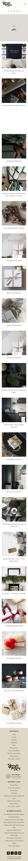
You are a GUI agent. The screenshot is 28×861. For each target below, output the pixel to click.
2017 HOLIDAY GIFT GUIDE (14, 626)
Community (14, 742)
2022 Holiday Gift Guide (14, 358)
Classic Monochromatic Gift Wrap (14, 228)
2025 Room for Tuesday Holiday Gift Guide (14, 797)
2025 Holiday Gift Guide (14, 161)
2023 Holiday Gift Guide (14, 260)
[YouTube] (20, 11)
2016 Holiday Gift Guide (14, 658)
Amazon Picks (14, 790)
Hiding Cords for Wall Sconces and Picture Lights (14, 834)
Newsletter (14, 740)
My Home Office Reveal (14, 830)
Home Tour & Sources (14, 788)
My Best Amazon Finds (14, 753)
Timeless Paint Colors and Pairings (14, 820)
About (14, 734)
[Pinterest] (17, 11)
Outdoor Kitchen (14, 756)
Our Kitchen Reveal (14, 817)
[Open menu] (24, 4)
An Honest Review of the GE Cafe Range (14, 842)
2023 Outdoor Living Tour (14, 838)
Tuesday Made (14, 785)
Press (14, 745)
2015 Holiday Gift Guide (14, 723)
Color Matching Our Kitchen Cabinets (14, 814)
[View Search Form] (8, 11)
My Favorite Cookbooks (14, 492)
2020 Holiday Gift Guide (14, 459)
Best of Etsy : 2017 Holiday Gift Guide (14, 593)
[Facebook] (11, 11)
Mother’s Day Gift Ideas (14, 293)
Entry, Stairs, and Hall (14, 759)
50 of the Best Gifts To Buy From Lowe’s (14, 105)
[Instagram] (14, 11)
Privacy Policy (14, 748)
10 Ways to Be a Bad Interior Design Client (14, 826)
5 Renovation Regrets (14, 846)
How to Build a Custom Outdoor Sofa (14, 822)
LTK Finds (14, 793)
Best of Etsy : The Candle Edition (14, 691)
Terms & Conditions (14, 750)
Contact (14, 737)
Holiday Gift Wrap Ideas (14, 325)
